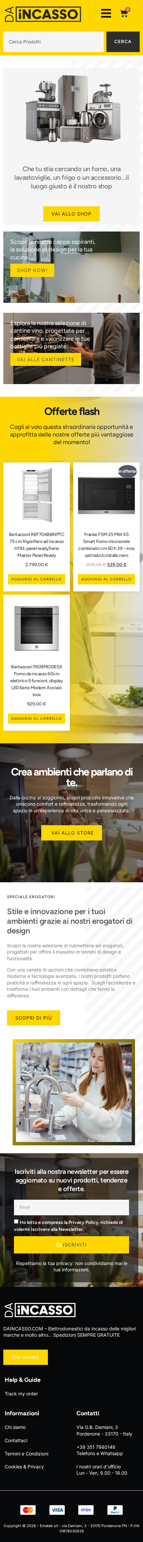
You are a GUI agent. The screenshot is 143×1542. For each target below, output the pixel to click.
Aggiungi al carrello (36, 579)
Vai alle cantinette (45, 359)
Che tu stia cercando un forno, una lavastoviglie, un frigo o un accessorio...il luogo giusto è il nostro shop (71, 177)
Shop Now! (32, 270)
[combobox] (53, 42)
